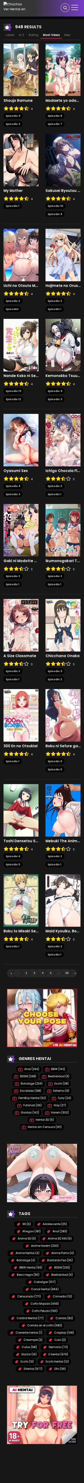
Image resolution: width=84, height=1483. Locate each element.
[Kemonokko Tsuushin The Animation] (63, 345)
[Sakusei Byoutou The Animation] (63, 160)
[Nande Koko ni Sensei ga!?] (21, 345)
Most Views (51, 35)
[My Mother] (21, 160)
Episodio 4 (13, 116)
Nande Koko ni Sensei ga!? (21, 376)
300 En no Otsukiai (21, 746)
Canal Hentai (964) (44, 1289)
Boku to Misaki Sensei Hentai (21, 931)
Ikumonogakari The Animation (63, 561)
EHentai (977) (32, 1369)
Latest (10, 35)
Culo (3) (60, 1340)
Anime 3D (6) (26, 1238)
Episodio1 (12, 309)
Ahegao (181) (31, 1231)
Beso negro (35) (27, 1275)
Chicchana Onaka (63, 656)
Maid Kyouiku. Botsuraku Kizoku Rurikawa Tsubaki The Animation (63, 931)
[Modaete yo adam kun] (63, 69)
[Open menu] (74, 7)
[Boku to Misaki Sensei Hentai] (21, 900)
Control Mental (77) (30, 1318)
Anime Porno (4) (62, 1253)
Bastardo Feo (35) (59, 1260)
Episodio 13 (13, 391)
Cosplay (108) (63, 1333)
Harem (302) (59, 1112)
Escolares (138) (30, 1091)
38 (67, 973)
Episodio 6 (55, 761)
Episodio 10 (55, 206)
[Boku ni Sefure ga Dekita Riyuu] (63, 715)
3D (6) (26, 1224)
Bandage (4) (25, 1260)
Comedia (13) (62, 1296)
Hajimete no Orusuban (63, 286)
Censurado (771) (29, 1296)
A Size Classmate (20, 656)
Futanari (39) (32, 1105)
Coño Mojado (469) (44, 1304)
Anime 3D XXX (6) (59, 1238)
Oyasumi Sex (16, 471)
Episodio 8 (55, 116)
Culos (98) (29, 1347)
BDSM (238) (27, 1076)
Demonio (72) (58, 1347)
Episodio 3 (13, 124)
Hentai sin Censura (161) (44, 1127)
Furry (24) (64, 1098)
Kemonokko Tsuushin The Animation (63, 376)
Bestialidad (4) (62, 1275)
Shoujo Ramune (18, 101)
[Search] (65, 7)
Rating (33, 35)
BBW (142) (57, 1069)
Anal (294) (31, 1069)
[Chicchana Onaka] (63, 625)
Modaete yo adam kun (63, 101)
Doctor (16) (29, 1354)
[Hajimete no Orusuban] (63, 255)
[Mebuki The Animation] (63, 810)
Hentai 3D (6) (44, 1120)
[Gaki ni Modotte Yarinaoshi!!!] (21, 530)
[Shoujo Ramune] (21, 69)
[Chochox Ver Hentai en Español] (15, 7)
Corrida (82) (64, 1318)
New (67, 35)
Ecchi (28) (61, 1083)
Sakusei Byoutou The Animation (63, 191)
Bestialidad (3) (58, 1076)
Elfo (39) (60, 1369)
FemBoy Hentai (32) (32, 1098)
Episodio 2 (13, 301)
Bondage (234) (31, 1083)
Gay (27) (59, 1105)
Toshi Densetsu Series (21, 841)
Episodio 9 (55, 214)
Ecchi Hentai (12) (57, 1361)
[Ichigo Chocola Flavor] (63, 440)
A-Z (21, 35)
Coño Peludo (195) (44, 1311)
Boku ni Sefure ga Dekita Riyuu (63, 746)
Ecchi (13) (27, 1361)
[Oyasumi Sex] (21, 440)
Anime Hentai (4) (27, 1253)
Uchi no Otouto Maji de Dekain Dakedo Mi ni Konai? (21, 286)
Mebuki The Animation (63, 841)
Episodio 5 (55, 769)
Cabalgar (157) (44, 1282)
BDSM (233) (61, 1267)
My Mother (13, 191)
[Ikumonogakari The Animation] (63, 530)
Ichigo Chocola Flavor (63, 471)
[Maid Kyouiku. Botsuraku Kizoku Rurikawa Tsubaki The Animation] (63, 900)
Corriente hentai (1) (28, 1333)
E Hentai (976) (58, 1354)
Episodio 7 (55, 124)
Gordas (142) (29, 1112)
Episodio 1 (12, 206)
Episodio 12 (13, 399)
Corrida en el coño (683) (44, 1325)
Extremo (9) (60, 1091)
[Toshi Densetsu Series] (21, 810)
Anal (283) (59, 1231)
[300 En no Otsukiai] (21, 715)
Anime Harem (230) (44, 1246)
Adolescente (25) (54, 1224)
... (59, 973)
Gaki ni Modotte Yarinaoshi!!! (21, 561)
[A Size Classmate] (21, 625)
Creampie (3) (32, 1340)
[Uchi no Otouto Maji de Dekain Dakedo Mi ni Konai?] (21, 255)
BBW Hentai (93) (30, 1267)
